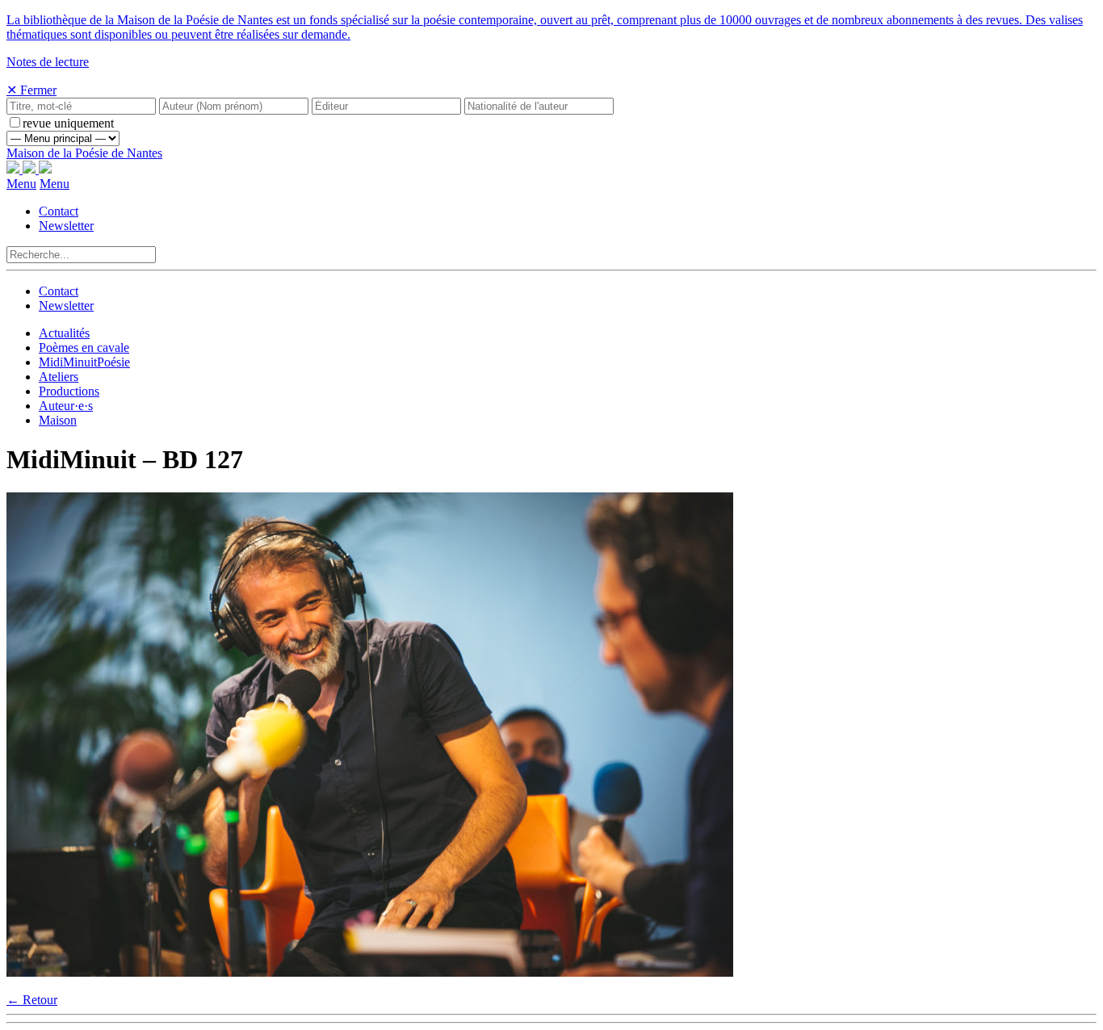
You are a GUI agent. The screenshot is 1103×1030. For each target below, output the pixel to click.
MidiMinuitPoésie (84, 362)
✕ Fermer (31, 90)
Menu (21, 184)
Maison (58, 420)
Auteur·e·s (66, 405)
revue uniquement (68, 123)
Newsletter (66, 225)
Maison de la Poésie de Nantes (84, 153)
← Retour (31, 1000)
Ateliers (58, 376)
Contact (58, 211)
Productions (69, 391)
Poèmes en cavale (84, 347)
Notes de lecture (47, 62)
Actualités (64, 333)
